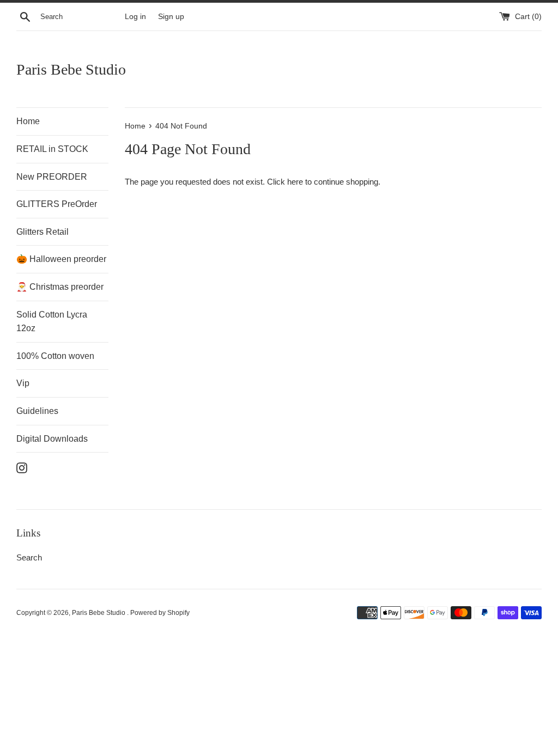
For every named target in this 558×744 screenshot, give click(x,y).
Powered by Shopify (160, 613)
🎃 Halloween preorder (61, 259)
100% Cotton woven (55, 356)
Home (28, 121)
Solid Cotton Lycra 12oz (51, 321)
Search (29, 557)
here (295, 181)
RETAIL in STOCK (52, 149)
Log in (135, 17)
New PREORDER (51, 176)
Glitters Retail (42, 231)
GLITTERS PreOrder (56, 204)
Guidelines (37, 411)
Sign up (171, 17)
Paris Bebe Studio (71, 69)
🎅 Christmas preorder (60, 286)
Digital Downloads (52, 438)
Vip (22, 383)
